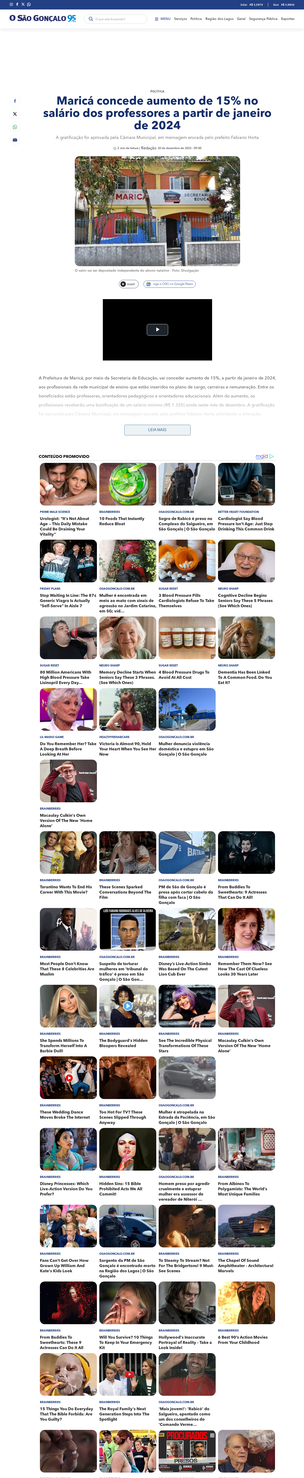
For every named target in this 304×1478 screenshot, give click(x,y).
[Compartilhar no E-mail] (15, 140)
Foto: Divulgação (185, 270)
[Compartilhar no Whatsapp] (15, 127)
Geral (241, 19)
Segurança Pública (263, 19)
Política (196, 19)
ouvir (131, 284)
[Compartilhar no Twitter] (15, 114)
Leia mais (157, 430)
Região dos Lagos (219, 19)
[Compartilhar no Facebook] (15, 101)
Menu (166, 19)
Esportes (287, 19)
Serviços (180, 19)
